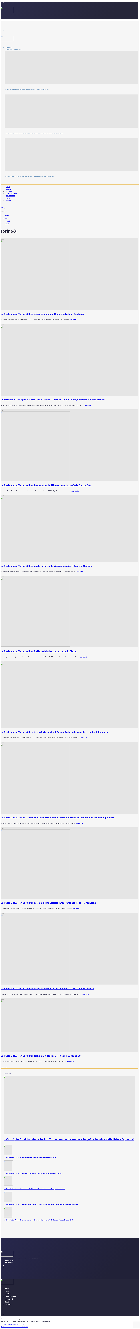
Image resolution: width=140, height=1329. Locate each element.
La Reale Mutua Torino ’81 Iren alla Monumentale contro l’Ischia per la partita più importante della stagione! (41, 1204)
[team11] (8, 1201)
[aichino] (8, 1154)
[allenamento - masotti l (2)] (25, 727)
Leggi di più (73, 320)
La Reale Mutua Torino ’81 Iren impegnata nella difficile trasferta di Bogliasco (42, 314)
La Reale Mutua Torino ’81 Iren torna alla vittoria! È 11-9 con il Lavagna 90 (41, 1056)
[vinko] (35, 394)
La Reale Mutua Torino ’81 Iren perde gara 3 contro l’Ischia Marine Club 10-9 (30, 1158)
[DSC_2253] (35, 812)
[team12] (8, 1169)
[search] (19, 1319)
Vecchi (7, 218)
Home (7, 1288)
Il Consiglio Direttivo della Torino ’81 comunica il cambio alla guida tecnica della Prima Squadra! (69, 1139)
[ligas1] (25, 561)
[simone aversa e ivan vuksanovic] (47, 1133)
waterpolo (8, 1324)
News (2, 239)
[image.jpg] (35, 983)
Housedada (35, 1258)
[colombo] (35, 1051)
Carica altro (7, 1067)
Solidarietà (9, 1299)
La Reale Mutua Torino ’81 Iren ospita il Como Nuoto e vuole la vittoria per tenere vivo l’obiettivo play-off (57, 817)
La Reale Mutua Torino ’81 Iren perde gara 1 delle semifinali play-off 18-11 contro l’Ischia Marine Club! (38, 1220)
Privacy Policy (9, 1261)
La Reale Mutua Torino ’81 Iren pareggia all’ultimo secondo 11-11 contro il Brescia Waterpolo (34, 133)
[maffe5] (8, 1216)
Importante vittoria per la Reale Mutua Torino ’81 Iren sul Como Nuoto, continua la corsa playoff (52, 399)
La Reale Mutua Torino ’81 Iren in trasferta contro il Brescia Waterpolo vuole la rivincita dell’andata (54, 732)
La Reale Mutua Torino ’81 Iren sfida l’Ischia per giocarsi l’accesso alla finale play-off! (33, 1173)
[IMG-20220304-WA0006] (35, 646)
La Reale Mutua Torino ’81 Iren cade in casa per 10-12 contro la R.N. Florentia (29, 177)
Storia (7, 1291)
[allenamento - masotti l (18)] (35, 309)
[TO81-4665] (29, 126)
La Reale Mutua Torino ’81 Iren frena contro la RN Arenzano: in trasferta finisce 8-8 (46, 485)
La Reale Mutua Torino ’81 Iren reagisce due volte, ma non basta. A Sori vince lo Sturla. (47, 988)
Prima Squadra (10, 1297)
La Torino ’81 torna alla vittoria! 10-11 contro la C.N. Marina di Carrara (27, 89)
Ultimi (7, 216)
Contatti (9, 200)
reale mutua (22, 1324)
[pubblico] (8, 1185)
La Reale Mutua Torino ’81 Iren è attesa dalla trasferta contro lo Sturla (39, 651)
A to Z (7, 224)
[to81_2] (35, 480)
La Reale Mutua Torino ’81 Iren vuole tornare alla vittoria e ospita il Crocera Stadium (46, 566)
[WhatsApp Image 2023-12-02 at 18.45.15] (29, 83)
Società (7, 1294)
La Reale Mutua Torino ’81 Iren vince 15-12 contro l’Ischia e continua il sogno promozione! (34, 1189)
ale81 (12, 1324)
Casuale (8, 221)
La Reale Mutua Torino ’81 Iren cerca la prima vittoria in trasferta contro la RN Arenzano (48, 903)
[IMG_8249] (29, 170)
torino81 (3, 1324)
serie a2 (16, 1324)
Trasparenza (9, 1262)
